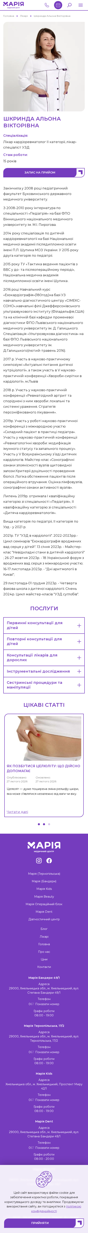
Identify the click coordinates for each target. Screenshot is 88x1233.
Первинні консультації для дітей (35, 625)
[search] (69, 5)
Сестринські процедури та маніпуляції (34, 685)
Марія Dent (44, 912)
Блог (44, 929)
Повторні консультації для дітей (34, 641)
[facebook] (49, 861)
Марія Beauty (44, 896)
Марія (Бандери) (44, 881)
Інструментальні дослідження (38, 671)
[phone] (58, 5)
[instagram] (39, 861)
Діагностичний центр (44, 919)
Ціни (44, 959)
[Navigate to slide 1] (39, 824)
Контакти (44, 967)
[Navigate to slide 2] (44, 824)
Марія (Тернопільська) (44, 874)
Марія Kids (44, 889)
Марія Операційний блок (44, 904)
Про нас (44, 952)
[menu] (81, 5)
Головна (44, 944)
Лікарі (44, 936)
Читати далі (17, 812)
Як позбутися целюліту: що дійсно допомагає (43, 768)
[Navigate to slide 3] (49, 824)
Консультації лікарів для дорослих (32, 657)
